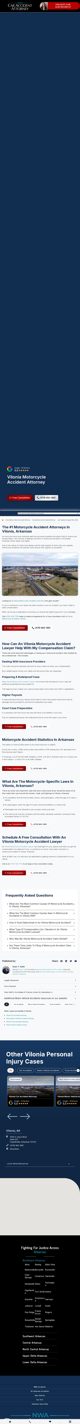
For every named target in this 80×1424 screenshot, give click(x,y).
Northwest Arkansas (34, 1260)
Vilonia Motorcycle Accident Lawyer (20, 682)
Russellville (30, 1320)
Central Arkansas (32, 1342)
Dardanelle (29, 1284)
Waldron (49, 1326)
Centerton (39, 1276)
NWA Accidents (40, 1387)
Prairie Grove (38, 1312)
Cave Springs (28, 1276)
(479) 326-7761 (12, 616)
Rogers (48, 1312)
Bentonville (30, 1270)
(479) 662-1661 (40, 726)
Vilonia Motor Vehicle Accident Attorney (20, 1018)
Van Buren (40, 1326)
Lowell (38, 1306)
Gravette (29, 1299)
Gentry (48, 1292)
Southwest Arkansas (34, 1336)
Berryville (39, 1270)
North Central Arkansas (36, 1349)
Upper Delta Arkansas (35, 1355)
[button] (20, 498)
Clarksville (49, 1276)
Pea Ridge (29, 1312)
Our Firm (39, 1400)
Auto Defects (40, 1395)
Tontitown (29, 1326)
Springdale (50, 1320)
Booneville (50, 1270)
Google (17, 468)
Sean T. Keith (23, 969)
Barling (38, 1264)
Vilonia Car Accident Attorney (16, 1015)
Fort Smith (40, 1292)
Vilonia (16, 601)
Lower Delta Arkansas (35, 1362)
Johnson (29, 1306)
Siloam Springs (38, 1320)
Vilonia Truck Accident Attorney (17, 1022)
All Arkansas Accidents (40, 1391)
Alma (27, 1264)
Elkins (37, 1284)
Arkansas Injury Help (40, 1404)
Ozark (47, 1306)
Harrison (49, 1299)
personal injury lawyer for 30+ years (49, 969)
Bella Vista (50, 1264)
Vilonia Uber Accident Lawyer (16, 1025)
